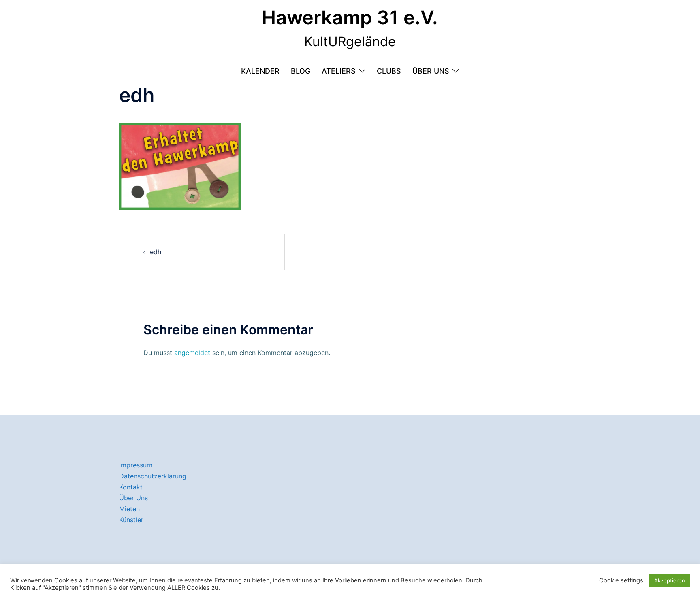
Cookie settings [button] (621, 580)
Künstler (131, 520)
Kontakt (131, 487)
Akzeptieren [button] (669, 580)
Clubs (389, 71)
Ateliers (339, 71)
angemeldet (192, 352)
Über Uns (430, 71)
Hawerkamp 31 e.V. (350, 17)
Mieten (129, 509)
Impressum (135, 465)
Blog (300, 71)
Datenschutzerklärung (152, 476)
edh (155, 252)
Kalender (260, 71)
